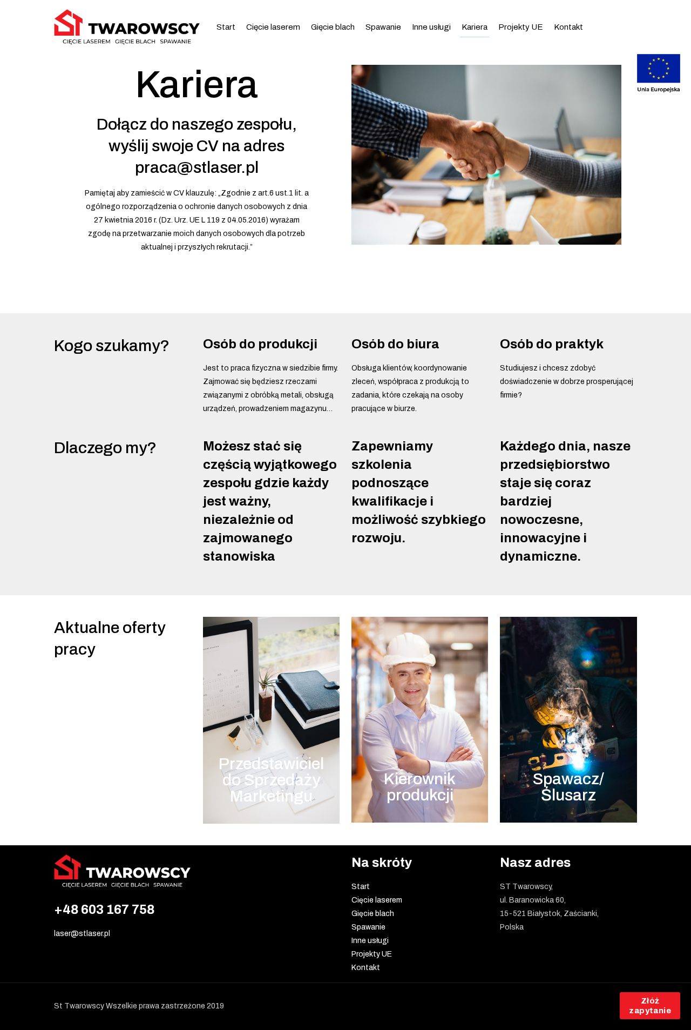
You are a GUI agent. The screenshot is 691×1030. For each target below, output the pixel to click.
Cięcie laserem (376, 900)
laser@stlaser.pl (82, 934)
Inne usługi (370, 941)
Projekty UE (371, 954)
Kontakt (365, 968)
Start (360, 887)
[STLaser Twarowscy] (127, 27)
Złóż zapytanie (650, 1006)
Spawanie (368, 927)
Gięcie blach (372, 914)
